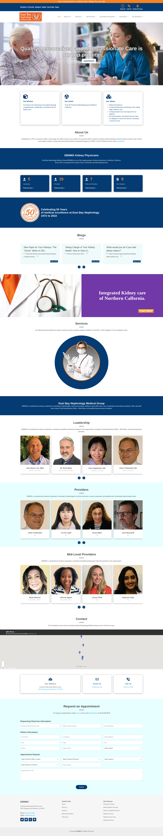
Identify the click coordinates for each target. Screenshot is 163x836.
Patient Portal (137, 9)
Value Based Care (106, 344)
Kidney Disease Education (53, 380)
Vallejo (44, 7)
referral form (93, 713)
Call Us (129, 9)
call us (78, 713)
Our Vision (69, 101)
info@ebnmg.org (97, 687)
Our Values (110, 101)
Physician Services (114, 356)
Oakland (38, 7)
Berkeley (23, 7)
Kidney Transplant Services (110, 380)
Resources (65, 817)
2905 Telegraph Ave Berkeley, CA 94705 (50, 689)
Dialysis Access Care (47, 368)
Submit (81, 787)
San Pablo (50, 7)
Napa (57, 7)
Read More (121, 141)
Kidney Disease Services (116, 368)
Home (59, 16)
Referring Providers (67, 813)
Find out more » (28, 188)
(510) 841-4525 (128, 687)
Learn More (146, 311)
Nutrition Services (49, 356)
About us (64, 807)
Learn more (54, 261)
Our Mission (28, 101)
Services (64, 810)
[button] (79, 267)
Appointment (89, 61)
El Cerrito (30, 7)
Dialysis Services (57, 344)
